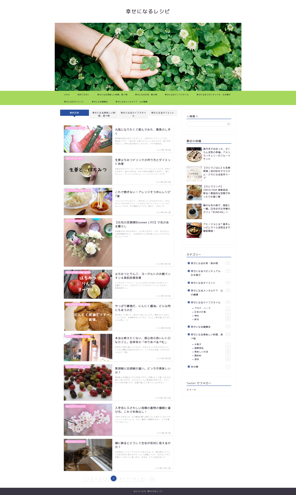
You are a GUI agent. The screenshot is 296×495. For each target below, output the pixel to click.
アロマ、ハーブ (211, 308)
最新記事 (74, 112)
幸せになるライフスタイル (177, 94)
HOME (67, 94)
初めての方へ (84, 94)
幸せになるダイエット (74, 102)
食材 (211, 359)
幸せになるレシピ (148, 11)
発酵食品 (211, 347)
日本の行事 (211, 311)
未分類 (210, 366)
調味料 (211, 355)
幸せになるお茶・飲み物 (146, 94)
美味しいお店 (211, 351)
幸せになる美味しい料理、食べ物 (112, 94)
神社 (211, 315)
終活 (211, 319)
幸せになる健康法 (100, 102)
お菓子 (211, 344)
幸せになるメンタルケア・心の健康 (131, 102)
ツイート (191, 389)
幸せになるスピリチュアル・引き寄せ (214, 94)
